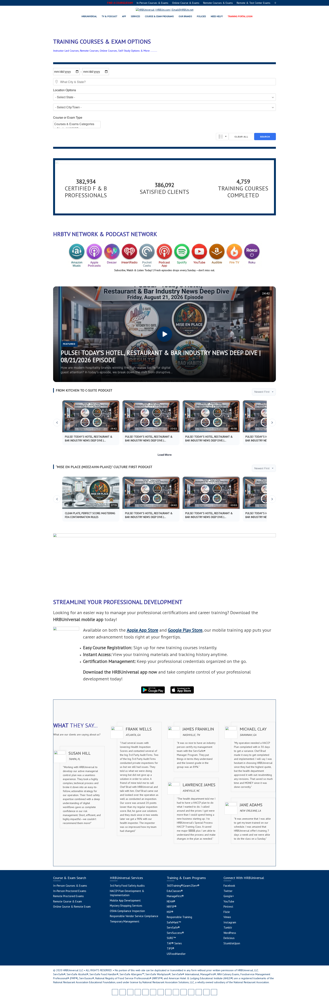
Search (265, 136)
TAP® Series (174, 943)
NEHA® (171, 901)
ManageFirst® (175, 896)
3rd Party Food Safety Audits (127, 885)
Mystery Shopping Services (126, 905)
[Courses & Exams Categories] (77, 124)
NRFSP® (171, 906)
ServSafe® (173, 927)
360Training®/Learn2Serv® (183, 885)
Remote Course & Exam (67, 901)
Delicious (229, 938)
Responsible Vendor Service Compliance (134, 916)
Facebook (229, 885)
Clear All (241, 136)
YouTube (229, 901)
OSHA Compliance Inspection (127, 911)
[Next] (272, 422)
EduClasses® (175, 891)
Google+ (229, 896)
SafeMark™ (174, 922)
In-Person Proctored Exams (69, 891)
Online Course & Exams (185, 3)
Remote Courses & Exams (218, 3)
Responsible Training (179, 917)
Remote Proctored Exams (68, 896)
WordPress (230, 933)
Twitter (228, 891)
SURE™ (171, 938)
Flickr (227, 912)
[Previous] (57, 422)
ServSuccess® (175, 933)
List (222, 136)
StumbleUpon (232, 943)
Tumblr (228, 927)
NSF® (170, 912)
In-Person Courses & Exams (152, 3)
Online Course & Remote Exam (72, 906)
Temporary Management (124, 921)
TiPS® (170, 948)
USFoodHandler (176, 954)
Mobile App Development (125, 900)
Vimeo (227, 917)
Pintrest (228, 906)
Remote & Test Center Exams (253, 3)
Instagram (230, 922)
